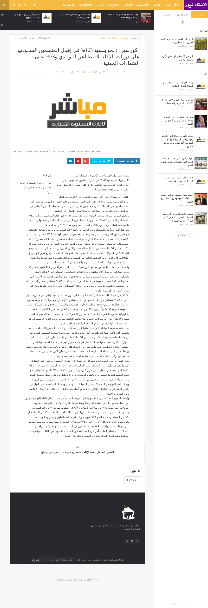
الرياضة (113, 5)
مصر (156, 5)
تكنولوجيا (67, 5)
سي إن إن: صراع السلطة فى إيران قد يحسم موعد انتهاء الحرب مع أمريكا (35, 187)
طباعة (78, 71)
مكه (102, 38)
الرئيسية (136, 38)
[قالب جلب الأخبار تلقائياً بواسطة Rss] (74, 579)
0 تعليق (102, 71)
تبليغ (67, 71)
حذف (57, 71)
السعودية (141, 5)
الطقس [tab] (166, 15)
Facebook (132, 480)
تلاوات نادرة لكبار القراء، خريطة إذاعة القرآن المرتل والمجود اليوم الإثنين (177, 162)
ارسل (90, 71)
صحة (99, 5)
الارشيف (125, 38)
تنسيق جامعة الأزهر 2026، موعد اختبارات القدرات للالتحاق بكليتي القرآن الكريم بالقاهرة (177, 217)
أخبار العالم (171, 5)
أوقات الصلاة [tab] (183, 15)
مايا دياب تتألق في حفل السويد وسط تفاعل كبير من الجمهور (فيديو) (178, 120)
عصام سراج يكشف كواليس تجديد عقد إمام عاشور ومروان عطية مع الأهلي (177, 198)
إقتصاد (127, 5)
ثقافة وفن (84, 5)
